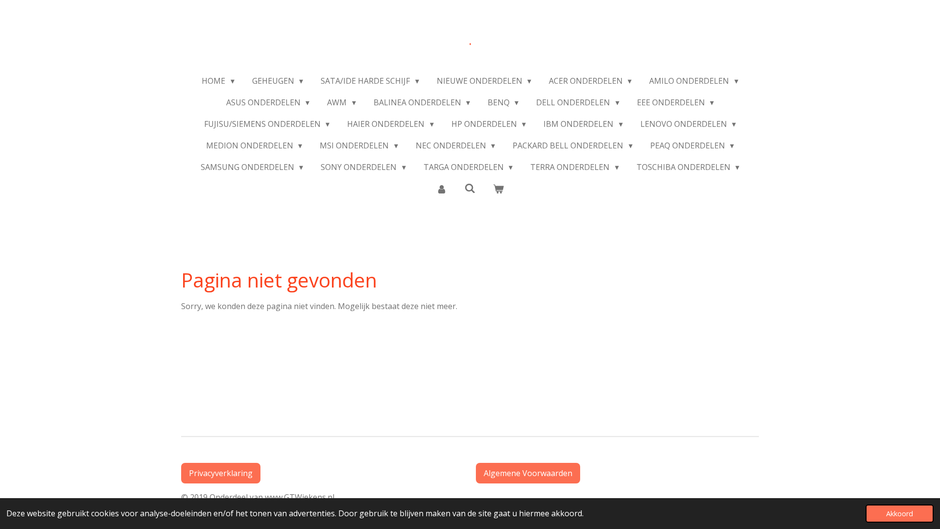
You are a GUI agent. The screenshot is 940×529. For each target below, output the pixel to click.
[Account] (441, 188)
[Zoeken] (470, 188)
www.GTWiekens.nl (301, 497)
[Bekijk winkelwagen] (498, 188)
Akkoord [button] (899, 513)
